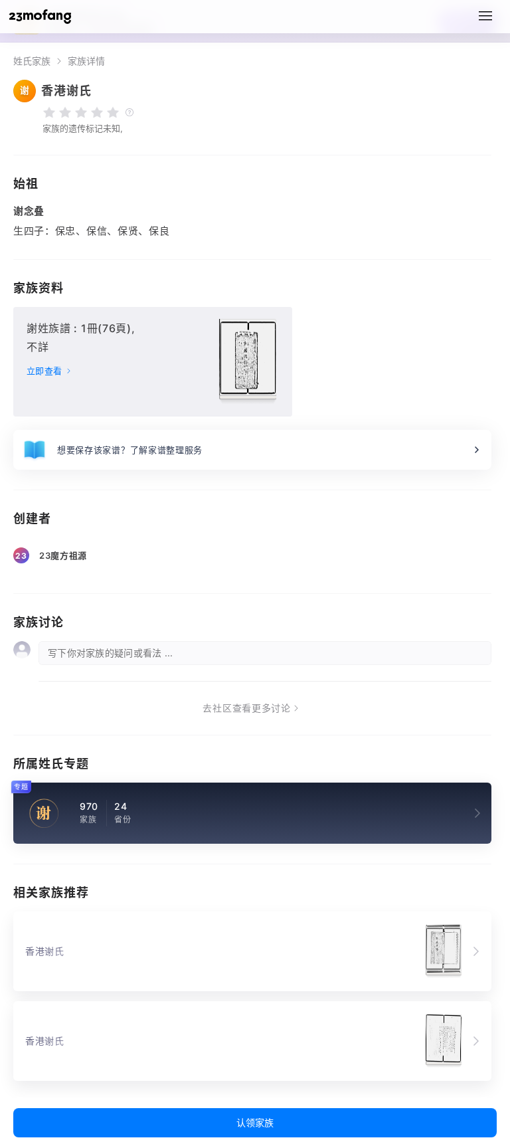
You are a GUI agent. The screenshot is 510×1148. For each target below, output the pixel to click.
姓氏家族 (31, 61)
